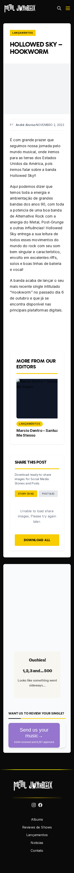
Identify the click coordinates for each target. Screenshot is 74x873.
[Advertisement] (37, 606)
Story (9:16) (26, 493)
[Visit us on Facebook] (40, 805)
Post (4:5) (48, 493)
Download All (37, 540)
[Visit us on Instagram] (34, 805)
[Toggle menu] (68, 8)
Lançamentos (22, 32)
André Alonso (26, 125)
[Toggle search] (59, 8)
